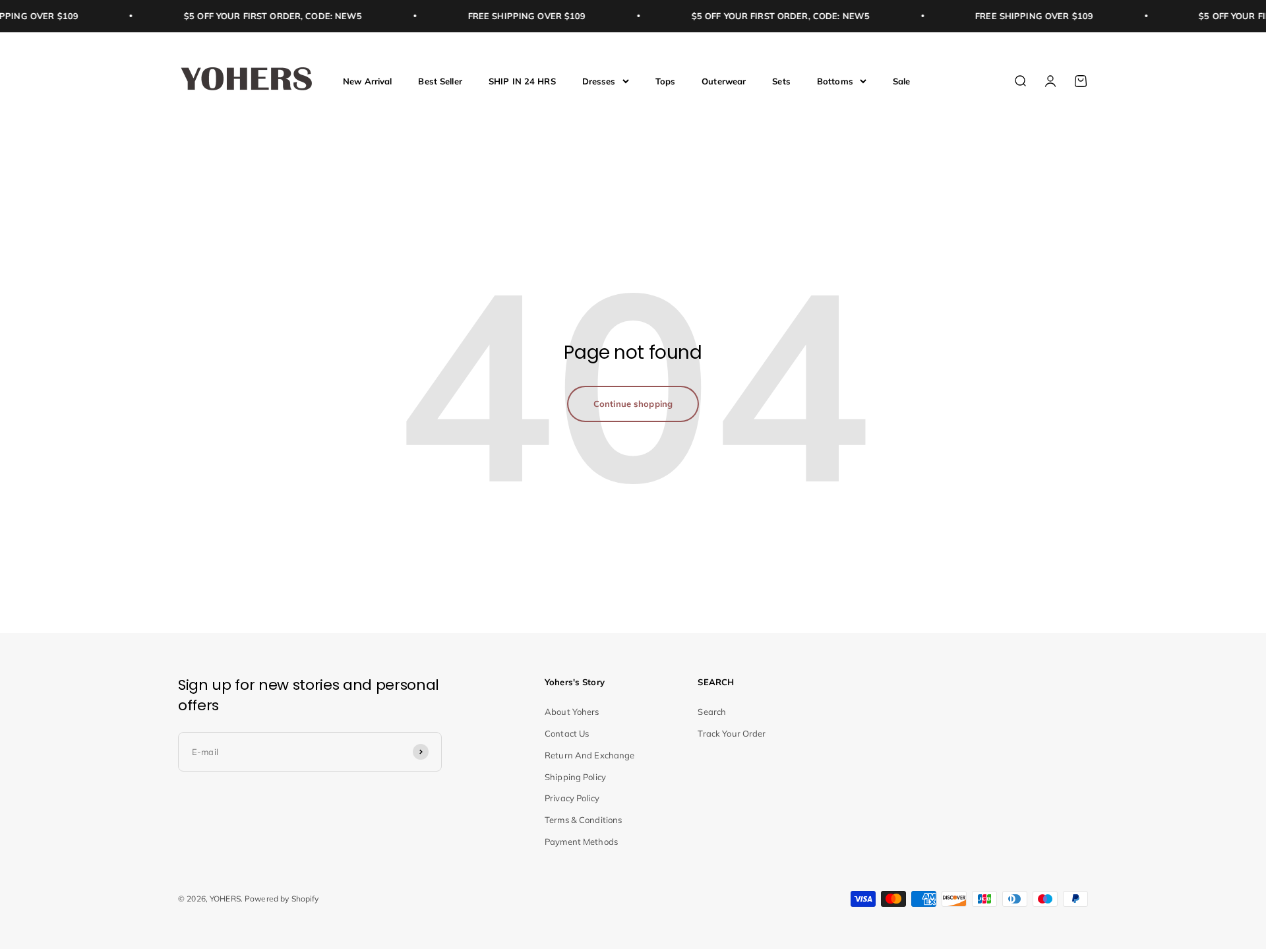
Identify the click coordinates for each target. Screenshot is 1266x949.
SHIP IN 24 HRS (522, 80)
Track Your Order (732, 733)
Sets (781, 80)
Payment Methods (581, 841)
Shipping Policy (575, 777)
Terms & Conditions (583, 819)
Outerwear (724, 80)
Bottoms (835, 80)
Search (712, 711)
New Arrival (367, 80)
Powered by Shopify (281, 898)
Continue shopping (633, 403)
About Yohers (572, 711)
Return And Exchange (589, 755)
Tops (665, 80)
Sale (902, 80)
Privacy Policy (572, 798)
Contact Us (567, 733)
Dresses (599, 80)
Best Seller (440, 80)
